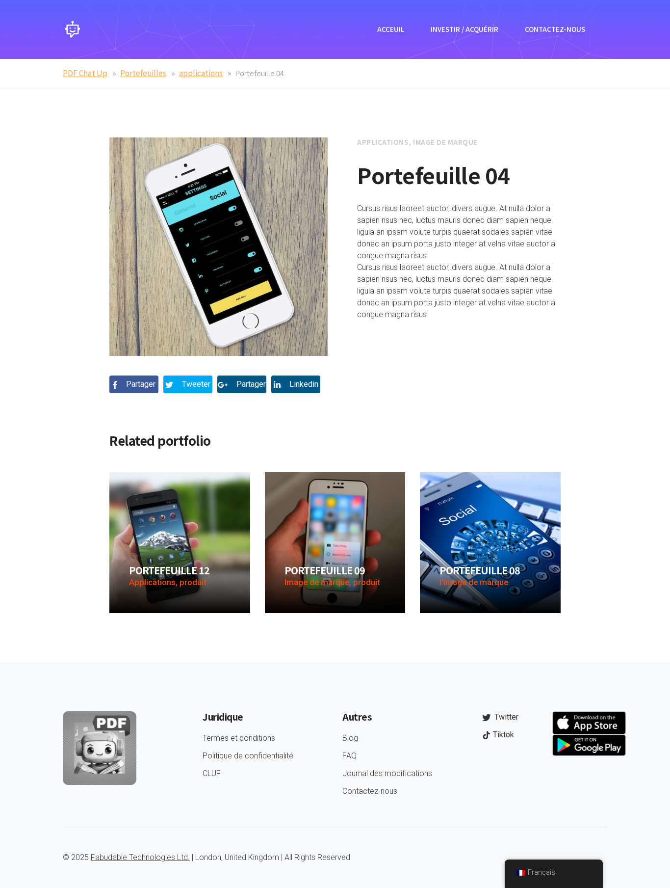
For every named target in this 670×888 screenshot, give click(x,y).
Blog (350, 738)
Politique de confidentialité (248, 755)
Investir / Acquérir (464, 29)
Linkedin (302, 384)
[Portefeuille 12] (179, 542)
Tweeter (195, 384)
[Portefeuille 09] (335, 542)
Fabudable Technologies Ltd (139, 857)
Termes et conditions (239, 738)
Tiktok (502, 734)
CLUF (212, 773)
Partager (139, 384)
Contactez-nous (555, 29)
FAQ (349, 755)
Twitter (505, 717)
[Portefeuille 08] (490, 542)
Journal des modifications (387, 773)
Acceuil (390, 29)
